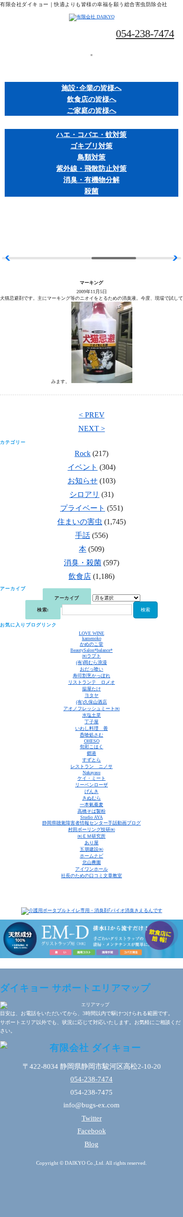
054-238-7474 (145, 34)
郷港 (91, 753)
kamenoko (91, 638)
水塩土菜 (91, 715)
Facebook (91, 1131)
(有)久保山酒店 (91, 702)
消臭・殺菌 (82, 563)
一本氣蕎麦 (91, 804)
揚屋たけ (91, 688)
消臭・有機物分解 (91, 180)
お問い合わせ (91, 243)
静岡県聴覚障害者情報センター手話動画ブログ (91, 822)
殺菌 (91, 191)
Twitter (92, 1118)
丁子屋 (91, 721)
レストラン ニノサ (91, 766)
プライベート (82, 508)
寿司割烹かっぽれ (91, 675)
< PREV (92, 415)
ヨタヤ (91, 695)
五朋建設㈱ (91, 849)
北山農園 (91, 862)
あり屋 (91, 842)
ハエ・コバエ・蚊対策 (91, 134)
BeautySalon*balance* (91, 650)
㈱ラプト (91, 655)
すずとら (91, 759)
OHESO (91, 741)
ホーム (92, 63)
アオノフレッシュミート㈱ (91, 708)
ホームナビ (91, 855)
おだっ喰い (91, 669)
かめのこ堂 (91, 644)
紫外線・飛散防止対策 (91, 168)
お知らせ (83, 481)
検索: (43, 609)
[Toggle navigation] (91, 55)
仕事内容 (91, 76)
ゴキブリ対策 (91, 146)
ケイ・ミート (91, 778)
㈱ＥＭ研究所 (91, 836)
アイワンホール (91, 869)
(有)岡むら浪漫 (91, 662)
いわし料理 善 (91, 728)
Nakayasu (91, 772)
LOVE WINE (91, 633)
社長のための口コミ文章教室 (91, 875)
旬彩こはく (91, 746)
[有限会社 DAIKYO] (92, 16)
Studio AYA (91, 817)
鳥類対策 (91, 157)
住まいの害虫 (79, 522)
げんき (91, 791)
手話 (82, 535)
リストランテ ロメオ (91, 682)
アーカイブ (66, 597)
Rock (83, 453)
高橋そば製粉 (91, 811)
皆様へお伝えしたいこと (92, 204)
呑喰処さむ (91, 734)
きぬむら (91, 798)
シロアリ (84, 494)
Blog (91, 1144)
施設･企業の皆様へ (91, 87)
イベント (83, 467)
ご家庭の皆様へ (91, 110)
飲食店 (80, 576)
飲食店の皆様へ (91, 99)
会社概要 (91, 217)
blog (91, 230)
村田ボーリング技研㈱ (91, 829)
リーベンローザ (91, 784)
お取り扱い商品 (92, 123)
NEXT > (91, 428)
